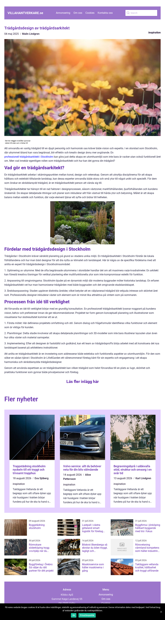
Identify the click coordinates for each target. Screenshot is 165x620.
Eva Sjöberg (42, 478)
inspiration (154, 32)
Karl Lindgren (143, 478)
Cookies (89, 12)
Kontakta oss (105, 12)
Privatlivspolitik (87, 615)
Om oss (77, 12)
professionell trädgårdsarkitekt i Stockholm (28, 156)
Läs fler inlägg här (82, 381)
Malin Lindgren (30, 33)
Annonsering (63, 12)
